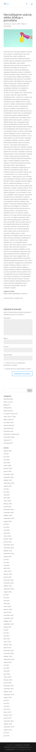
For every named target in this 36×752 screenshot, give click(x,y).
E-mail (6, 346)
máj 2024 (7, 530)
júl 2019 (6, 700)
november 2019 (9, 689)
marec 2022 (7, 606)
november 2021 (9, 618)
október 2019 (8, 692)
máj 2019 (7, 706)
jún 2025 (6, 492)
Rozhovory (7, 431)
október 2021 (8, 621)
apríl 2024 (7, 533)
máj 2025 (7, 495)
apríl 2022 (7, 603)
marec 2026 (7, 465)
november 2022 (9, 583)
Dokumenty (7, 411)
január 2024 (7, 542)
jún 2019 (6, 703)
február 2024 (8, 539)
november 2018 (9, 721)
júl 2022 (6, 595)
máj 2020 (7, 671)
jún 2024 (6, 527)
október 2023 (8, 551)
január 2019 (7, 718)
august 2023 (8, 556)
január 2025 (7, 507)
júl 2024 (6, 524)
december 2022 (9, 580)
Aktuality (6, 399)
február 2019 (8, 715)
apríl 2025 (7, 498)
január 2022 (7, 612)
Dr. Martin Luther (9, 414)
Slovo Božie (7, 437)
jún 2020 (6, 668)
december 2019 (9, 686)
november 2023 (9, 548)
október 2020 (8, 656)
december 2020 (9, 650)
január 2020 (7, 683)
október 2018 (8, 724)
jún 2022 (6, 597)
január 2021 (7, 647)
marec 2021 (7, 642)
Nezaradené (8, 428)
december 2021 (9, 615)
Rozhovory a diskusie (10, 434)
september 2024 (9, 518)
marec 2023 (7, 571)
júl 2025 (6, 489)
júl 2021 (6, 630)
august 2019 (8, 697)
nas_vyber (7, 422)
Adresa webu (8, 355)
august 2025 (8, 486)
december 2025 (9, 474)
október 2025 (8, 480)
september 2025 (9, 483)
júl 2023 (6, 559)
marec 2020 (7, 677)
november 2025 (9, 477)
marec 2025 (7, 501)
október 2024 (8, 515)
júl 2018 (6, 733)
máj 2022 (7, 600)
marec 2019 (7, 712)
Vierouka (6, 443)
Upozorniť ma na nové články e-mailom (18, 369)
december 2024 (9, 509)
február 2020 (8, 680)
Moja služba (7, 419)
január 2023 (7, 577)
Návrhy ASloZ (8, 425)
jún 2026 (6, 457)
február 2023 (8, 574)
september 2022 (9, 589)
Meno (6, 338)
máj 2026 (7, 460)
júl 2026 (6, 454)
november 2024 (9, 512)
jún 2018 (6, 736)
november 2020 (9, 653)
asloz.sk (8, 24)
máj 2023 (7, 565)
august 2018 (8, 730)
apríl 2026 (7, 462)
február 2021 (8, 644)
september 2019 (9, 694)
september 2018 (9, 727)
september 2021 (9, 624)
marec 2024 (7, 536)
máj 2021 (7, 636)
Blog (23, 24)
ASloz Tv (6, 402)
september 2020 (9, 659)
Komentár (7, 318)
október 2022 (8, 586)
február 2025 (8, 504)
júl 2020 (6, 665)
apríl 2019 (7, 709)
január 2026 (7, 471)
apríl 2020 (7, 674)
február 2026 (8, 468)
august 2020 (8, 662)
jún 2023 (6, 562)
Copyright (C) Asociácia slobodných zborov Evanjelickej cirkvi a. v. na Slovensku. (18, 747)
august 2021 (8, 627)
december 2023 (9, 545)
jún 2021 (6, 633)
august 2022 (8, 592)
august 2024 (8, 521)
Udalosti (6, 440)
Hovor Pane (7, 417)
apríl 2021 (7, 639)
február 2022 (8, 609)
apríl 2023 (7, 568)
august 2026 (8, 451)
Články (6, 408)
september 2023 (9, 553)
